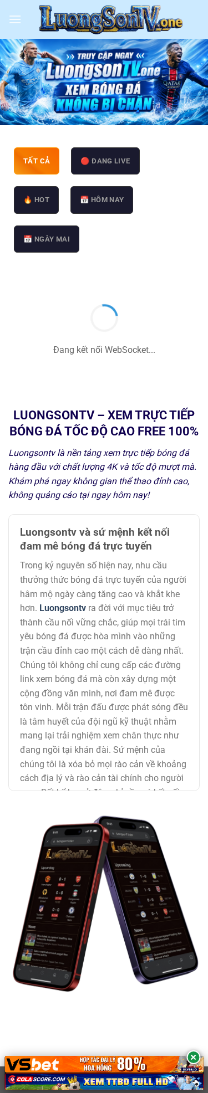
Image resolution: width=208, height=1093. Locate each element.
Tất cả (36, 161)
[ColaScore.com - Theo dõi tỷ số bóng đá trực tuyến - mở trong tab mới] (104, 1082)
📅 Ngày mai (46, 239)
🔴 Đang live (105, 161)
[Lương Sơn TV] (110, 19)
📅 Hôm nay (102, 200)
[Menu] (15, 19)
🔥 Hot (36, 200)
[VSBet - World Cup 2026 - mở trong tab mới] (104, 1064)
